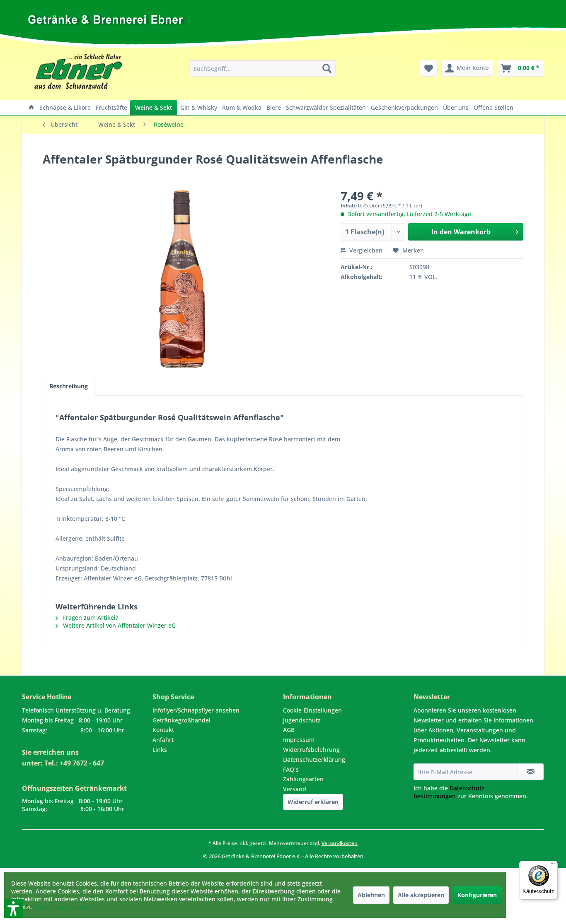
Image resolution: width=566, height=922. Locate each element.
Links (159, 749)
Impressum (298, 740)
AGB (289, 730)
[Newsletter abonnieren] (531, 771)
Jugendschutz (302, 720)
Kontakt (163, 730)
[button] (3, 864)
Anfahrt (163, 740)
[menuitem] (262, 68)
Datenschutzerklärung (314, 759)
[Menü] (553, 866)
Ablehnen (371, 895)
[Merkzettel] (429, 68)
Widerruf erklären (313, 802)
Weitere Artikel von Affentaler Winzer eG (118, 625)
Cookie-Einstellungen (312, 710)
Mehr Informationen (62, 907)
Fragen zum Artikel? (89, 617)
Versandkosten (340, 843)
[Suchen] (327, 68)
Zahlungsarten (303, 779)
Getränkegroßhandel (181, 720)
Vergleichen (365, 250)
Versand (294, 789)
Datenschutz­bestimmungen (450, 792)
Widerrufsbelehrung (311, 749)
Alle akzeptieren (421, 895)
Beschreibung (68, 386)
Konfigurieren (477, 895)
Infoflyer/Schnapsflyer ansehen (195, 710)
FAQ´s (291, 769)
